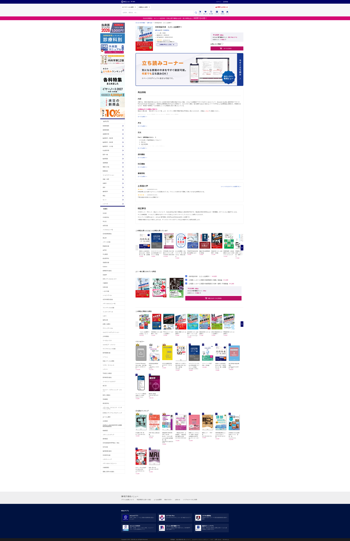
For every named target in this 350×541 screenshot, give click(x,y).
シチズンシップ (107, 459)
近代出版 (105, 447)
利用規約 (173, 539)
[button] (242, 247)
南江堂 (105, 385)
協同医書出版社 (107, 451)
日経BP (105, 275)
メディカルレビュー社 (109, 303)
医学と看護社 (106, 395)
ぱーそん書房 (106, 417)
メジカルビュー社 (108, 229)
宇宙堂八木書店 (107, 373)
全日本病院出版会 (108, 299)
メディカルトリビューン (110, 463)
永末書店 (105, 421)
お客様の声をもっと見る (166, 44)
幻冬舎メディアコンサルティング (112, 413)
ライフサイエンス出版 (109, 348)
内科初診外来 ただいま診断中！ (200, 276)
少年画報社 (106, 336)
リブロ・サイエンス (108, 365)
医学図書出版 (106, 353)
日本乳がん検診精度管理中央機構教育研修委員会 (112, 425)
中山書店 (105, 254)
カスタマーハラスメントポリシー (200, 539)
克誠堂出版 (106, 262)
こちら (207, 111)
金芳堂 (105, 250)
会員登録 (225, 1)
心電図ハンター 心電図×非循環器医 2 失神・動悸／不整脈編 (208, 283)
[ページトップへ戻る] (345, 538)
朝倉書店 (105, 430)
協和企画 (105, 320)
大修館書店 (106, 467)
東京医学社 (106, 403)
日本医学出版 (106, 455)
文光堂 (105, 213)
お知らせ (177, 499)
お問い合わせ (218, 539)
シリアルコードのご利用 (190, 499)
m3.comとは (226, 539)
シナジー (105, 369)
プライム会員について (127, 499)
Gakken (105, 266)
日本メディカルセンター (110, 279)
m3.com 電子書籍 (140, 22)
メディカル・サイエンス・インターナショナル (112, 408)
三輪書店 (105, 283)
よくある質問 (158, 499)
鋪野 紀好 (149, 22)
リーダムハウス (107, 340)
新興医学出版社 (107, 270)
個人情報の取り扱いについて (183, 539)
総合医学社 (106, 258)
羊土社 (105, 221)
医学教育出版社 (107, 377)
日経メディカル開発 (108, 361)
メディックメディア (108, 434)
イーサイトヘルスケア (109, 381)
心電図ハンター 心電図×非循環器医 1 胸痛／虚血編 (205, 280)
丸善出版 (105, 287)
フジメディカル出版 (108, 307)
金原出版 (105, 225)
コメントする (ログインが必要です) (230, 186)
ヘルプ (211, 539)
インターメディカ (108, 311)
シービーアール (107, 295)
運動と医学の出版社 (108, 471)
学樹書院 (105, 399)
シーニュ (105, 357)
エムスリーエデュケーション (111, 332)
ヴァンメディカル (108, 328)
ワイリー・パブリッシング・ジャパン (112, 390)
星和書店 (105, 438)
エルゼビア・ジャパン (109, 344)
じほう (105, 316)
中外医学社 (106, 217)
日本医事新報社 (107, 233)
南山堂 (105, 238)
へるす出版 (106, 291)
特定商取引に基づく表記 (144, 499)
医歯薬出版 (106, 246)
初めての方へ (168, 499)
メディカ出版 (106, 242)
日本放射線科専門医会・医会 (111, 443)
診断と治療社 (106, 324)
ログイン (218, 1)
